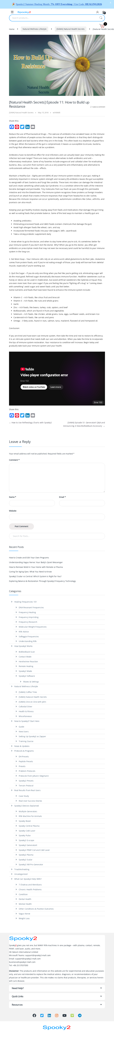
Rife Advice (24, 631)
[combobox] (53, 18)
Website (12, 511)
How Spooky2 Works (23, 646)
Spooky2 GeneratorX (28, 845)
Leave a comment (98, 107)
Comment (14, 460)
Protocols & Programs (24, 751)
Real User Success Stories (30, 801)
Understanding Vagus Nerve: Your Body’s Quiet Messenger (36, 562)
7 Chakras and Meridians (30, 884)
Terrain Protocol (26, 785)
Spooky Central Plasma (29, 826)
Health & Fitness (26, 711)
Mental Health (25, 904)
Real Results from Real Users (27, 790)
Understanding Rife (28, 641)
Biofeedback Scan (27, 651)
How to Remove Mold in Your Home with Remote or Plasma (36, 567)
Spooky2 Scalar (25, 859)
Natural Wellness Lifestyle (34, 29)
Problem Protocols (27, 771)
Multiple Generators (28, 811)
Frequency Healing (27, 612)
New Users (24, 731)
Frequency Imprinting (29, 617)
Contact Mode (25, 656)
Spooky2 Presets (26, 780)
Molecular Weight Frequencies (33, 626)
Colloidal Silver (25, 706)
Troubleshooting (21, 869)
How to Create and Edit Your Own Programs (29, 557)
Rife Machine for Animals (30, 816)
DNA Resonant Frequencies (31, 607)
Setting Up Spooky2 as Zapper (32, 736)
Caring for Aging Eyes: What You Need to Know (30, 571)
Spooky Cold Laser (27, 830)
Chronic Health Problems (30, 889)
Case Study (24, 796)
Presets (22, 766)
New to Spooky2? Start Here (26, 721)
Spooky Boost (25, 821)
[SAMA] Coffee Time (28, 692)
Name (12, 497)
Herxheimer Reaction (28, 661)
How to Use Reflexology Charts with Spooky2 (30, 422)
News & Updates (21, 746)
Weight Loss (24, 918)
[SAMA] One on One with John (32, 701)
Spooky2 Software (27, 676)
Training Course (26, 741)
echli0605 (56, 112)
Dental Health (25, 899)
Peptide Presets (26, 761)
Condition (23, 894)
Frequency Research (28, 622)
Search (101, 18)
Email (62, 497)
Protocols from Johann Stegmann (34, 776)
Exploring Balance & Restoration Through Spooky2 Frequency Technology (42, 581)
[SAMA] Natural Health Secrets (71, 29)
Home (11, 29)
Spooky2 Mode (25, 671)
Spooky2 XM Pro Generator (31, 864)
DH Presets (24, 756)
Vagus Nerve (24, 913)
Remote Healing (26, 666)
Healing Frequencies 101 (25, 601)
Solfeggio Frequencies (29, 636)
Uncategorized (21, 874)
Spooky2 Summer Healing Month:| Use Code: (59, 4)
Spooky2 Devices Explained (26, 805)
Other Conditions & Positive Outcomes (36, 908)
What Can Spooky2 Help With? (28, 879)
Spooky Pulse (25, 835)
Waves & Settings (31, 681)
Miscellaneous (25, 716)
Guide (21, 726)
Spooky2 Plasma (26, 854)
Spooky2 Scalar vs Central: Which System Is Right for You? (35, 576)
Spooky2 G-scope (26, 840)
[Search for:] (57, 536)
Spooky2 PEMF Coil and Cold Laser (34, 850)
